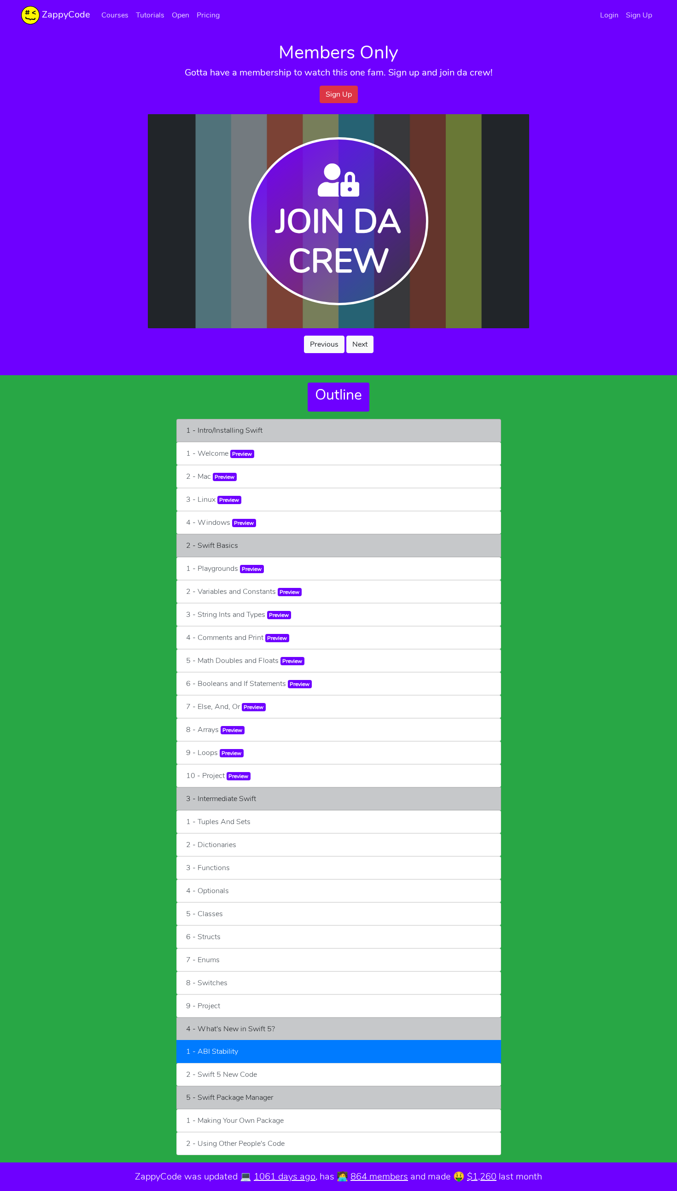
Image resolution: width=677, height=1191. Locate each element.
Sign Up (639, 15)
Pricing (208, 15)
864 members (379, 1176)
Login (609, 15)
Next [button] (360, 344)
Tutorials (150, 15)
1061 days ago (284, 1176)
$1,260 (481, 1176)
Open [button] (180, 15)
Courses (114, 15)
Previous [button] (324, 344)
